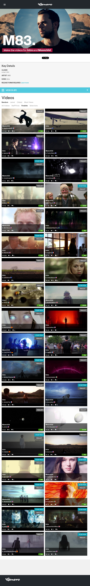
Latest (12, 102)
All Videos (6, 105)
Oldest (19, 102)
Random (5, 102)
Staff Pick (82, 136)
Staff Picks (15, 105)
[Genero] (12, 581)
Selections (34, 105)
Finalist (40, 111)
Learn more (25, 83)
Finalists (24, 105)
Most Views (28, 102)
